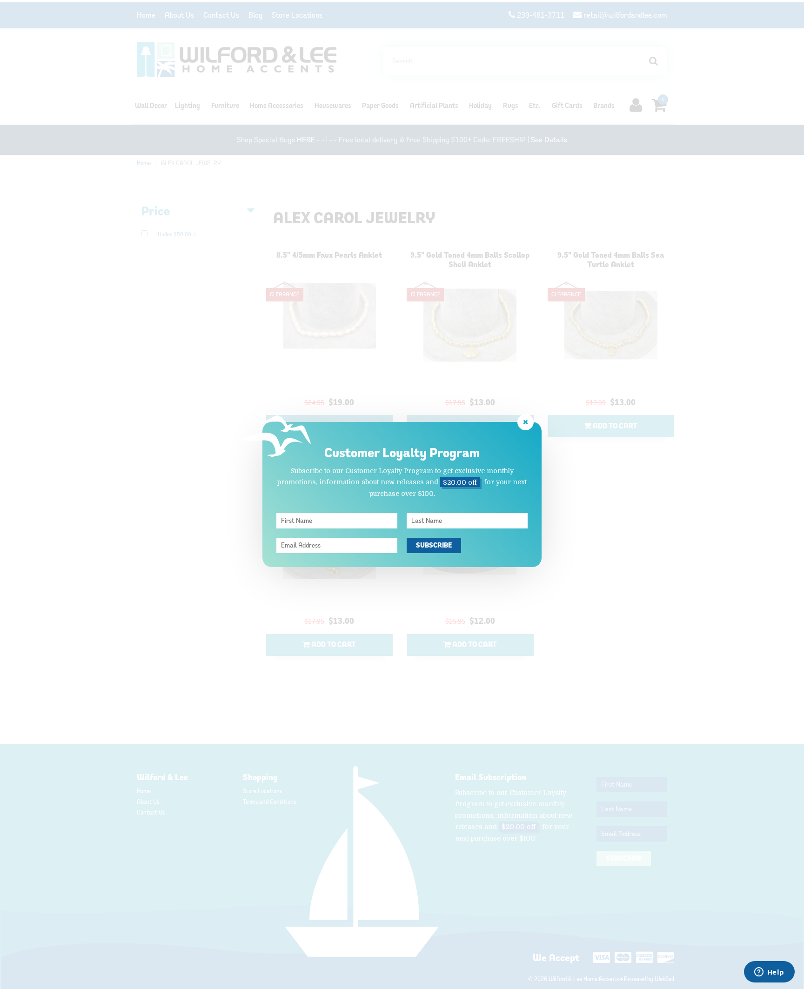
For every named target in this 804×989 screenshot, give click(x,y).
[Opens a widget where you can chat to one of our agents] (769, 972)
